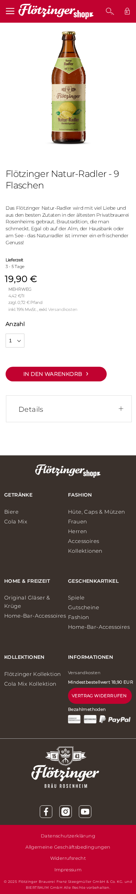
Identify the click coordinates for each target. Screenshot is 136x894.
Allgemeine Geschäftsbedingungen (67, 847)
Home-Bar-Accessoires (35, 615)
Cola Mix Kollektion (30, 683)
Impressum (68, 869)
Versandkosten (62, 309)
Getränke (18, 495)
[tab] (71, 409)
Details (31, 409)
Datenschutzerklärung (68, 836)
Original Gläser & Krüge (27, 601)
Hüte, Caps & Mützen (96, 511)
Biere (11, 511)
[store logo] (56, 11)
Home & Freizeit (27, 581)
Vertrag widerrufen (99, 695)
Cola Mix (15, 521)
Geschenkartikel (93, 581)
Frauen (77, 521)
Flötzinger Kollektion (32, 674)
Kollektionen (85, 550)
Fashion (80, 495)
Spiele (76, 597)
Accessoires (83, 541)
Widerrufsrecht (68, 858)
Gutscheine (83, 607)
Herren (77, 531)
